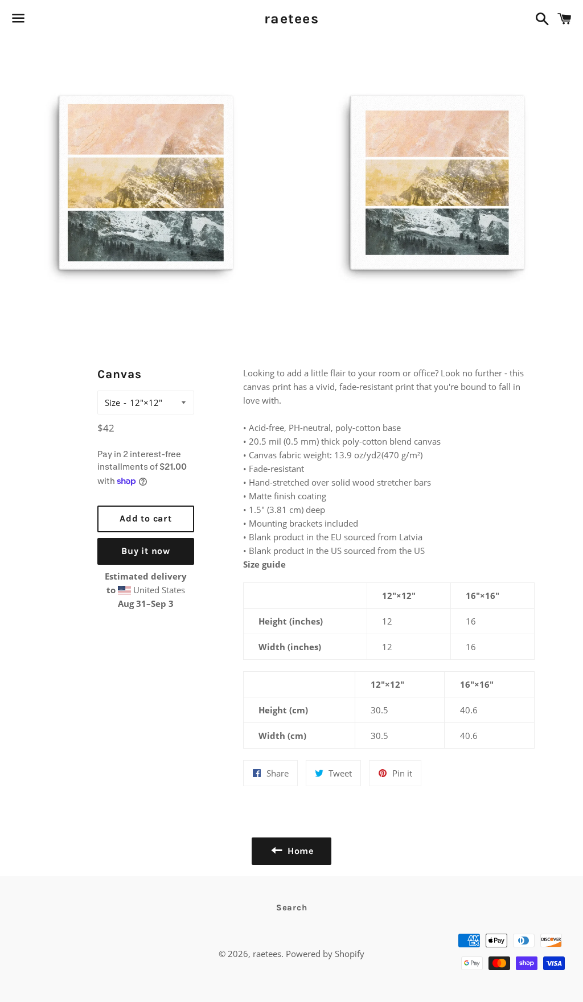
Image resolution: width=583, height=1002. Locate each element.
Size (112, 402)
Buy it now (145, 550)
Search (291, 907)
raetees (291, 18)
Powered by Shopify (325, 953)
